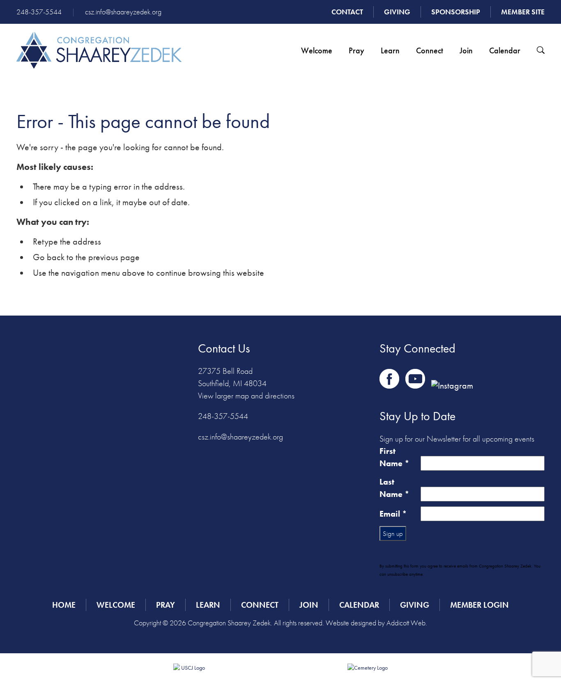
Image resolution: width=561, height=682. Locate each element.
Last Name (394, 487)
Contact (347, 11)
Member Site (523, 11)
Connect (429, 50)
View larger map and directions (246, 395)
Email (393, 513)
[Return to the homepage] (99, 50)
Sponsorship (455, 11)
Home (64, 605)
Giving (397, 11)
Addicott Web (405, 622)
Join (466, 50)
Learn (390, 50)
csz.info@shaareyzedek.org (123, 11)
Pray (356, 50)
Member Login (479, 605)
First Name (394, 457)
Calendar (504, 50)
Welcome (316, 50)
